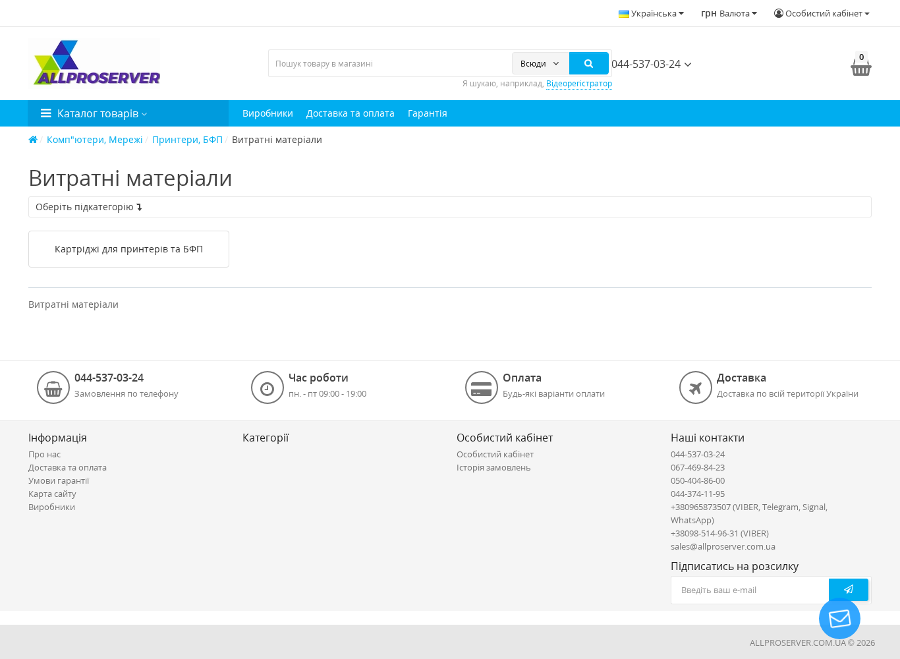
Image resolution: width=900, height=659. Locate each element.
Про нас (44, 454)
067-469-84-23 (698, 467)
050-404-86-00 (698, 480)
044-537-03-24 (645, 64)
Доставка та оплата (350, 113)
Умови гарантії (58, 480)
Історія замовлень (494, 467)
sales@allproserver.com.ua (723, 546)
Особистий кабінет (495, 454)
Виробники (267, 113)
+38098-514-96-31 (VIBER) (720, 533)
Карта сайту (52, 494)
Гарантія (427, 113)
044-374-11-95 (698, 494)
